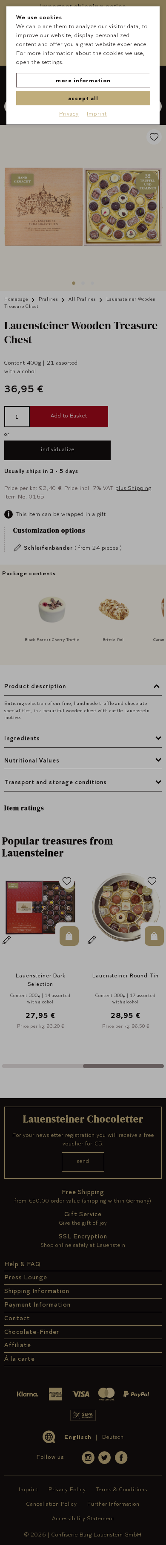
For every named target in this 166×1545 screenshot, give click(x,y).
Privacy (69, 113)
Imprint (97, 113)
